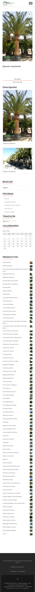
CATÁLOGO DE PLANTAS (12, 205)
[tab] (17, 79)
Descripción (17, 79)
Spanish (7, 221)
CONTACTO (8, 208)
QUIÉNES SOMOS (9, 202)
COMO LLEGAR (9, 212)
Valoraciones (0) (17, 82)
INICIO (6, 198)
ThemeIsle (25, 588)
